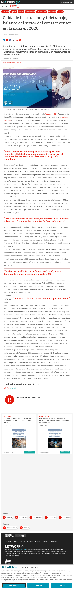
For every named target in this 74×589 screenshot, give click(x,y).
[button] (5, 6)
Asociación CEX (51, 114)
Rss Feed (22, 541)
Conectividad (52, 12)
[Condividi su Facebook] (10, 40)
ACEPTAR (61, 585)
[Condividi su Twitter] (13, 40)
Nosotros (8, 541)
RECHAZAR (38, 585)
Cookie (45, 541)
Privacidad (38, 541)
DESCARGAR (29, 452)
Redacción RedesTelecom (12, 63)
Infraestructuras (30, 12)
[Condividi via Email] (6, 40)
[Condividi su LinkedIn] (3, 40)
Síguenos (19, 536)
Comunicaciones (41, 12)
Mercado (21, 12)
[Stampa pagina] (20, 40)
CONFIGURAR (14, 585)
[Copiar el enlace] (16, 40)
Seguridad (14, 12)
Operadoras (5, 12)
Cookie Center (53, 541)
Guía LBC (60, 12)
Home (5, 35)
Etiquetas (15, 541)
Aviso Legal (30, 541)
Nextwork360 (21, 549)
